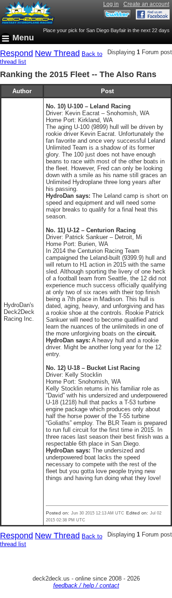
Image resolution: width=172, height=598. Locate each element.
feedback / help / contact (86, 585)
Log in (111, 4)
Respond (16, 53)
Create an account (146, 4)
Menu (23, 37)
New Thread (57, 53)
